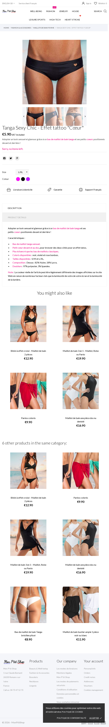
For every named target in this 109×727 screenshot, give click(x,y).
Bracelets (33, 677)
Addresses (89, 681)
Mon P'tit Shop (63, 677)
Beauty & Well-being (38, 668)
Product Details (17, 217)
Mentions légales (64, 673)
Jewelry (63, 11)
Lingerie (32, 685)
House (75, 11)
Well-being (36, 11)
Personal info (90, 668)
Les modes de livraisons (67, 668)
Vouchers (88, 685)
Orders (87, 673)
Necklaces (33, 681)
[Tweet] (11, 158)
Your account (93, 661)
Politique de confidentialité (71, 718)
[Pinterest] (17, 158)
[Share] (4, 158)
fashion (51, 9)
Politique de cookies (72, 712)
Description (14, 208)
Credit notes (89, 677)
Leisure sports (37, 19)
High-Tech (55, 19)
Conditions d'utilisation (67, 689)
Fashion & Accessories (39, 673)
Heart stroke (73, 18)
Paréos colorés (28, 418)
